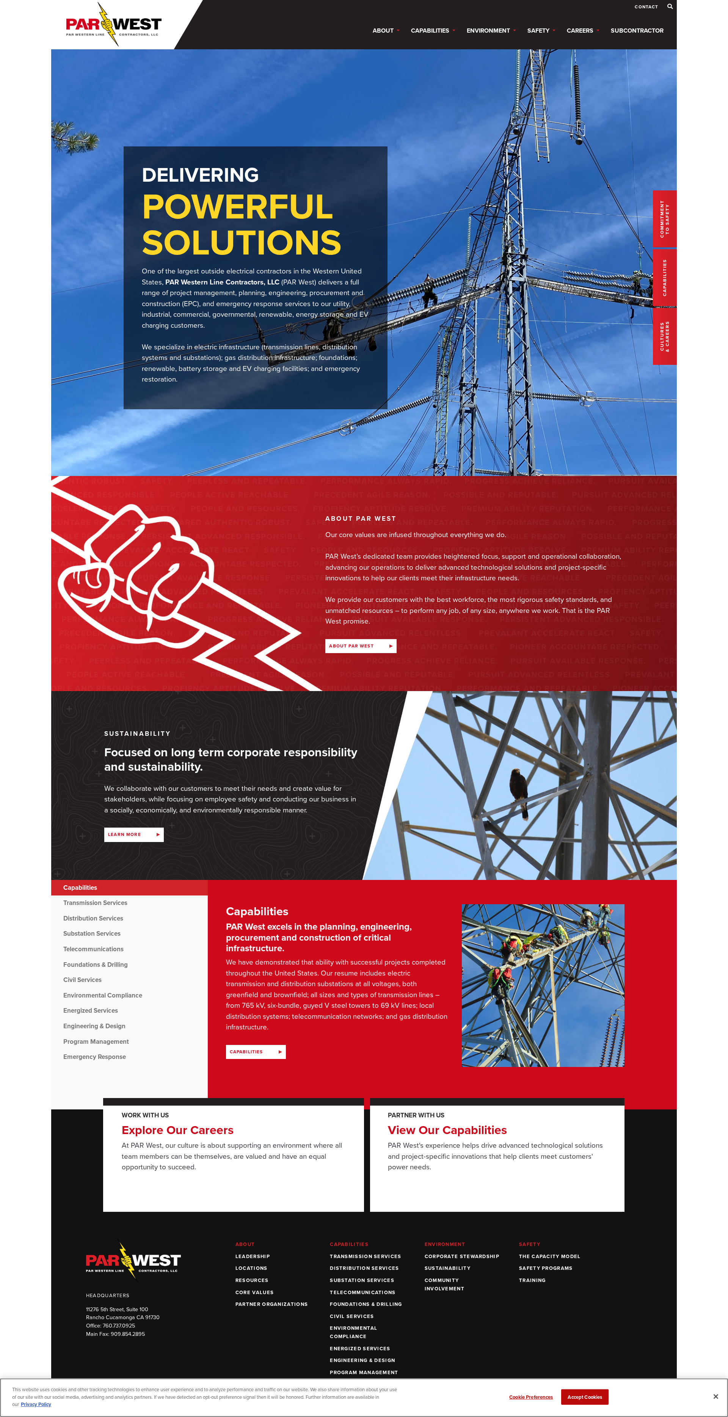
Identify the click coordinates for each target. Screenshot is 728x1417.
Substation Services (362, 1280)
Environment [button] (489, 30)
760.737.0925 (119, 1325)
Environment (445, 1244)
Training (532, 1280)
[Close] (716, 1396)
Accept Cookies (585, 1397)
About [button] (384, 30)
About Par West (351, 646)
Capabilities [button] (431, 30)
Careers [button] (581, 30)
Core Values (254, 1292)
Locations (251, 1268)
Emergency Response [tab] (94, 1057)
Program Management (364, 1372)
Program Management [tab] (96, 1041)
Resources (252, 1280)
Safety (529, 1244)
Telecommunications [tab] (93, 949)
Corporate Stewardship (462, 1256)
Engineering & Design (362, 1360)
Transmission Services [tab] (95, 903)
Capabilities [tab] (80, 887)
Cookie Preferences (531, 1397)
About (245, 1244)
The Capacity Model (550, 1256)
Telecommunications (362, 1292)
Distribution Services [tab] (93, 918)
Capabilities (246, 1051)
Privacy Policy (36, 1404)
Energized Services (360, 1348)
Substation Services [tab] (92, 933)
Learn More (124, 834)
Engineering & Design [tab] (94, 1026)
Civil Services (352, 1316)
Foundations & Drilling (366, 1304)
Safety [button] (539, 30)
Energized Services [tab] (90, 1010)
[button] (670, 7)
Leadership (252, 1256)
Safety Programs (546, 1268)
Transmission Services (365, 1256)
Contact (646, 7)
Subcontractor (637, 30)
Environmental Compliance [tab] (102, 995)
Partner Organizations (271, 1304)
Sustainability (448, 1268)
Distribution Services (364, 1268)
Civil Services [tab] (82, 980)
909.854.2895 (128, 1334)
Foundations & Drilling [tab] (95, 964)
